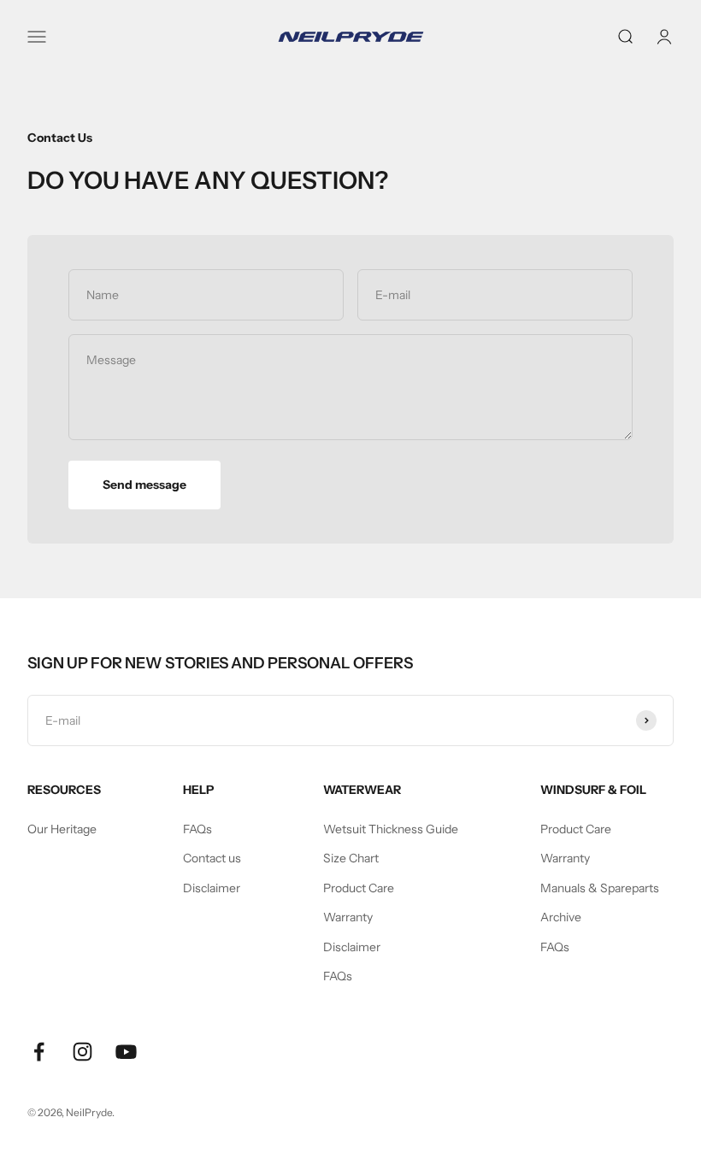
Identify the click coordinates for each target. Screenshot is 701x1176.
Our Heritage (62, 829)
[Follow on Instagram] (82, 1051)
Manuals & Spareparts (599, 888)
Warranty (348, 917)
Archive (560, 917)
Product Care (358, 888)
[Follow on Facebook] (38, 1051)
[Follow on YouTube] (126, 1051)
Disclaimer (211, 888)
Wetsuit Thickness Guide (390, 829)
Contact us (212, 858)
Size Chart (351, 858)
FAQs (197, 829)
